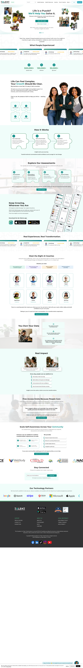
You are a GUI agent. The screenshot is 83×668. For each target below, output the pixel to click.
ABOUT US (39, 520)
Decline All (72, 666)
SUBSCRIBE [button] (39, 526)
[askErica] (76, 663)
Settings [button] (67, 666)
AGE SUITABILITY (61, 524)
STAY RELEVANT (40, 522)
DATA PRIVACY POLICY (63, 520)
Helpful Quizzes (40, 2)
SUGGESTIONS (18, 524)
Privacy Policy (8, 666)
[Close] (81, 666)
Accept (78, 666)
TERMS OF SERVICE (62, 522)
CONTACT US (17, 522)
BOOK (38, 524)
